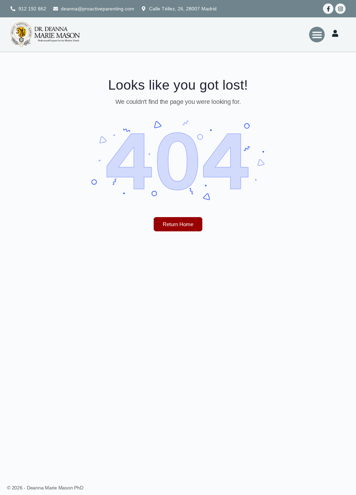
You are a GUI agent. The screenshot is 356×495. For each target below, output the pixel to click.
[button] (317, 34)
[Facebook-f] (328, 8)
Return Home (178, 224)
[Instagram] (340, 8)
